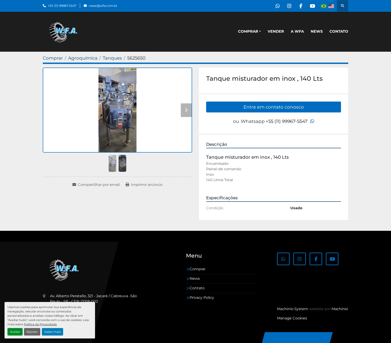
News (317, 31)
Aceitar (15, 331)
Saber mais (52, 331)
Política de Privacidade (40, 324)
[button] (249, 31)
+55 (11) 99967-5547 (62, 5)
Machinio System (292, 309)
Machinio (339, 309)
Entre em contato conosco (273, 107)
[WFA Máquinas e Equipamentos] (65, 270)
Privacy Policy (202, 297)
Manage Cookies (292, 318)
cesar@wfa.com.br (103, 5)
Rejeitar (32, 331)
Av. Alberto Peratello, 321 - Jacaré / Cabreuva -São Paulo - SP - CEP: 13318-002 (93, 299)
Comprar (248, 31)
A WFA (297, 31)
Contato (338, 31)
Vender (276, 31)
